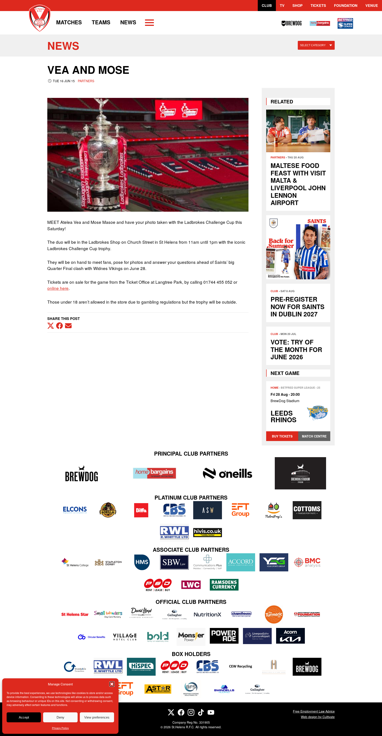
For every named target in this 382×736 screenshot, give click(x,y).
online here (58, 288)
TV (282, 5)
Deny (60, 717)
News (128, 22)
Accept (24, 717)
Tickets (318, 5)
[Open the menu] (149, 23)
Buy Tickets (282, 436)
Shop (297, 5)
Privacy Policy (60, 728)
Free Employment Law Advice (314, 711)
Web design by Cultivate (318, 717)
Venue (371, 5)
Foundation (345, 5)
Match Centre (314, 436)
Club (267, 5)
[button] (112, 684)
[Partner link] (81, 473)
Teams (101, 22)
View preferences (96, 717)
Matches (69, 22)
